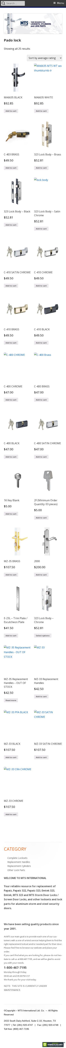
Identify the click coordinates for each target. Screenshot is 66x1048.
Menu (60, 3)
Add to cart (11, 111)
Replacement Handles (18, 861)
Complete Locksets (17, 857)
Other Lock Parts (16, 870)
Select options (43, 635)
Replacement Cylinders (19, 865)
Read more (11, 700)
